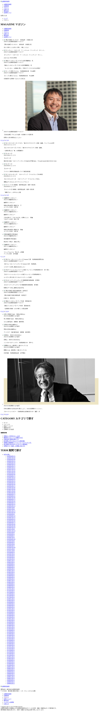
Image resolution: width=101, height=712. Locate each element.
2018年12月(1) (11, 580)
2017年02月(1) (11, 597)
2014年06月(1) (11, 622)
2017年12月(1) (11, 589)
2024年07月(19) (11, 497)
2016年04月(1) (11, 605)
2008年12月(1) (11, 676)
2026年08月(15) (11, 456)
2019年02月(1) (11, 579)
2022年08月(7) (11, 535)
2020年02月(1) (11, 569)
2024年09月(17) (11, 494)
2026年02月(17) (11, 466)
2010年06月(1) (11, 662)
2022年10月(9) (11, 532)
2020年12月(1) (11, 560)
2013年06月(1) (11, 632)
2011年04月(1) (11, 653)
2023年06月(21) (11, 519)
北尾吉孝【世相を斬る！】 (11, 439)
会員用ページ (7, 12)
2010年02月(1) (11, 665)
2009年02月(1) (11, 675)
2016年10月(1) (11, 600)
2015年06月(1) (11, 613)
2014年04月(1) (11, 623)
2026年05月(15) (11, 461)
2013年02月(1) (11, 635)
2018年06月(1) (11, 585)
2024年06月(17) (11, 499)
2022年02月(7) (11, 545)
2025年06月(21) (11, 479)
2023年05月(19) (11, 521)
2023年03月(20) (11, 524)
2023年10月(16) (11, 512)
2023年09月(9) (11, 514)
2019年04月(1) (11, 577)
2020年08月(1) (11, 564)
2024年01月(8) (11, 507)
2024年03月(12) (11, 504)
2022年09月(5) (11, 534)
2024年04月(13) (11, 502)
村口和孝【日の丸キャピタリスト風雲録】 (16, 444)
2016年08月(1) (11, 602)
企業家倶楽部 (7, 4)
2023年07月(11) (11, 517)
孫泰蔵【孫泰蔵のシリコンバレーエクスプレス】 (18, 442)
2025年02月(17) (11, 486)
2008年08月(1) (11, 680)
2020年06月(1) (11, 565)
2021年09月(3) (11, 552)
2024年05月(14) (11, 501)
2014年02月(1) (11, 625)
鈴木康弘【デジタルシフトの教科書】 (14, 441)
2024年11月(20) (11, 491)
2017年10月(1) (11, 590)
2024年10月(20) (11, 492)
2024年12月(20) (11, 489)
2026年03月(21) (11, 464)
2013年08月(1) (11, 630)
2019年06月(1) (11, 575)
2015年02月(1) (11, 617)
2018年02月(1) (11, 587)
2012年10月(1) (11, 638)
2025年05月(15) (11, 481)
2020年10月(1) (11, 562)
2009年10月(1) (11, 668)
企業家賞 (6, 6)
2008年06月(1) (11, 681)
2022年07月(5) (11, 537)
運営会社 (6, 11)
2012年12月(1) (11, 637)
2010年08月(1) (11, 660)
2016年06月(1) (11, 603)
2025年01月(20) (11, 487)
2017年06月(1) (11, 594)
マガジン (6, 7)
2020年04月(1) (11, 567)
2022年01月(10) (11, 547)
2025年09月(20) (11, 474)
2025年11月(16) (11, 471)
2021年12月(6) (11, 549)
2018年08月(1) (11, 584)
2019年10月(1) (11, 572)
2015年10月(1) (11, 610)
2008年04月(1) (11, 683)
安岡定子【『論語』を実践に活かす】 (14, 446)
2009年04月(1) (11, 673)
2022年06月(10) (11, 539)
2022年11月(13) (11, 530)
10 (7, 414)
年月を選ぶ (7, 454)
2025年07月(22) (11, 477)
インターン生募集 (9, 702)
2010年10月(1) (11, 658)
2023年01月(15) (11, 527)
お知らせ (6, 9)
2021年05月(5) (11, 555)
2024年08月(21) (11, 496)
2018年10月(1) (11, 582)
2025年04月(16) (11, 482)
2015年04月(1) (11, 615)
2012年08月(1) (11, 640)
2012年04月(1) (11, 643)
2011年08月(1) (11, 650)
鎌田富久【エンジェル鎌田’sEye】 (13, 437)
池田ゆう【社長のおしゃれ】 (12, 436)
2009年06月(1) (11, 672)
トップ (6, 18)
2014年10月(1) (11, 620)
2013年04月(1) (11, 633)
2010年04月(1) (11, 663)
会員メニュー (7, 699)
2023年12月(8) (11, 509)
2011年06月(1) (11, 652)
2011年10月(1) (11, 648)
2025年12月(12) (11, 469)
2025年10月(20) (11, 472)
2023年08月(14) (11, 516)
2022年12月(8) (11, 529)
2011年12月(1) (11, 647)
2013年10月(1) (11, 628)
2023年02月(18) (11, 526)
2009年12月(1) (11, 667)
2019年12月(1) (11, 570)
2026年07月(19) (11, 457)
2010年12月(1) (11, 657)
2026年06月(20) (11, 459)
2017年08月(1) (11, 592)
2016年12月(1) (11, 599)
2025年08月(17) (11, 476)
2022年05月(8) (11, 540)
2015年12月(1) (11, 608)
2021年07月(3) (11, 554)
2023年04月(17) (11, 522)
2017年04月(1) (11, 595)
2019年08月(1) (11, 574)
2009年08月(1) (11, 670)
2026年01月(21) (11, 467)
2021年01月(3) (11, 559)
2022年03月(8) (11, 544)
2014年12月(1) (11, 618)
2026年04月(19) (11, 462)
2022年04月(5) (11, 542)
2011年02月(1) (11, 655)
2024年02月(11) (11, 506)
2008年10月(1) (11, 678)
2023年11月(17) (11, 511)
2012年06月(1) (11, 642)
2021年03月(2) (11, 557)
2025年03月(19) (11, 484)
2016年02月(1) (11, 607)
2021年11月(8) (11, 550)
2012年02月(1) (11, 645)
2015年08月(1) (11, 612)
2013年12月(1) (11, 627)
